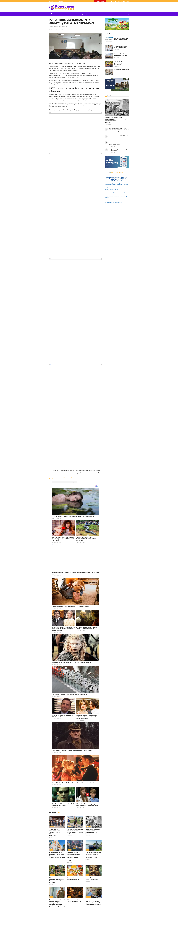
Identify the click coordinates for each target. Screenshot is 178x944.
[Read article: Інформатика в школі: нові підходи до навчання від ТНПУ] (109, 40)
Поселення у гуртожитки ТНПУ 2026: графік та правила (118, 136)
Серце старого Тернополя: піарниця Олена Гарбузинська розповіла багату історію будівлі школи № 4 (75, 926)
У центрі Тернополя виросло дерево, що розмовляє (93, 878)
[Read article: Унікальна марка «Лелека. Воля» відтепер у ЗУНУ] (109, 48)
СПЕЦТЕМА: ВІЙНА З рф (100, 1)
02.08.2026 (70, 931)
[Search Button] (128, 14)
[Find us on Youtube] (115, 1)
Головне (59, 482)
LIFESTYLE (70, 14)
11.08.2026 (70, 882)
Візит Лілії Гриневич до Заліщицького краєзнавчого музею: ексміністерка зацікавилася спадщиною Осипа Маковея (56, 926)
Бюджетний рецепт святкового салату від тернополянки (73, 879)
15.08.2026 (88, 859)
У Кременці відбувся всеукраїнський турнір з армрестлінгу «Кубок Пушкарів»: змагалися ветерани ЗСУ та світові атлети (73, 856)
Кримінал (93, 14)
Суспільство (62, 14)
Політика (100, 14)
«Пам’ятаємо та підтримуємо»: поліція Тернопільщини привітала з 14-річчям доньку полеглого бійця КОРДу (56, 832)
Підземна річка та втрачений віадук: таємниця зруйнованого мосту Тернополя (93, 831)
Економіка (107, 14)
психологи (69, 482)
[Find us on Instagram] (113, 1)
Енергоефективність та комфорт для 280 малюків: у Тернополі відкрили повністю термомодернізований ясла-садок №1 (57, 856)
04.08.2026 (88, 907)
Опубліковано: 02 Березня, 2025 (56, 29)
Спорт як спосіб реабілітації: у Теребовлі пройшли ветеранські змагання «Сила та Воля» (75, 831)
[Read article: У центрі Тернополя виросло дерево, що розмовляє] (94, 870)
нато (64, 482)
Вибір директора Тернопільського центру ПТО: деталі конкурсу (118, 149)
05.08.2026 (70, 904)
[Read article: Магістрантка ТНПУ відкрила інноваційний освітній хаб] (109, 72)
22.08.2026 (52, 837)
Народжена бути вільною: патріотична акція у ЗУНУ (120, 54)
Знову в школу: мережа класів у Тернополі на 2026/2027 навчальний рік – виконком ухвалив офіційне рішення (119, 143)
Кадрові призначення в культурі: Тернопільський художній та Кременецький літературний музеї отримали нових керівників (93, 903)
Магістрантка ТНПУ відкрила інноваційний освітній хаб (121, 70)
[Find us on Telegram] (111, 1)
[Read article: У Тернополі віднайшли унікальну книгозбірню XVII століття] (75, 892)
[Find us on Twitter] (109, 1)
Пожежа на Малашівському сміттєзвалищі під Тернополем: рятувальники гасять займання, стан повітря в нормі (93, 926)
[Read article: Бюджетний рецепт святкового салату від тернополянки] (75, 870)
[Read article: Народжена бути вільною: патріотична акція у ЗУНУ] (109, 56)
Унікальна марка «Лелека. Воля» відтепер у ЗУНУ (120, 46)
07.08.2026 (88, 881)
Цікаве (87, 14)
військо (54, 482)
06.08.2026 (52, 907)
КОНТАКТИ (60, 1)
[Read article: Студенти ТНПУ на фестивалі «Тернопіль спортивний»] (109, 64)
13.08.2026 (52, 884)
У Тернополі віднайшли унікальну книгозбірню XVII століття (74, 901)
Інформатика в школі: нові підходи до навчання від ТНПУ (121, 39)
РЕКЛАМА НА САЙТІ (53, 1)
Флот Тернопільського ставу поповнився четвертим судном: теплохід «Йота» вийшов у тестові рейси (93, 855)
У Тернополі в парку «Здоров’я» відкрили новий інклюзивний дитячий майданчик (56, 880)
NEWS (55, 14)
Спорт (82, 14)
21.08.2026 (88, 835)
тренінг (74, 482)
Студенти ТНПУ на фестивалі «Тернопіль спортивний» (119, 63)
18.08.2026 (52, 860)
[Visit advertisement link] (117, 24)
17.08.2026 (70, 862)
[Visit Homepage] (61, 7)
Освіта (76, 14)
